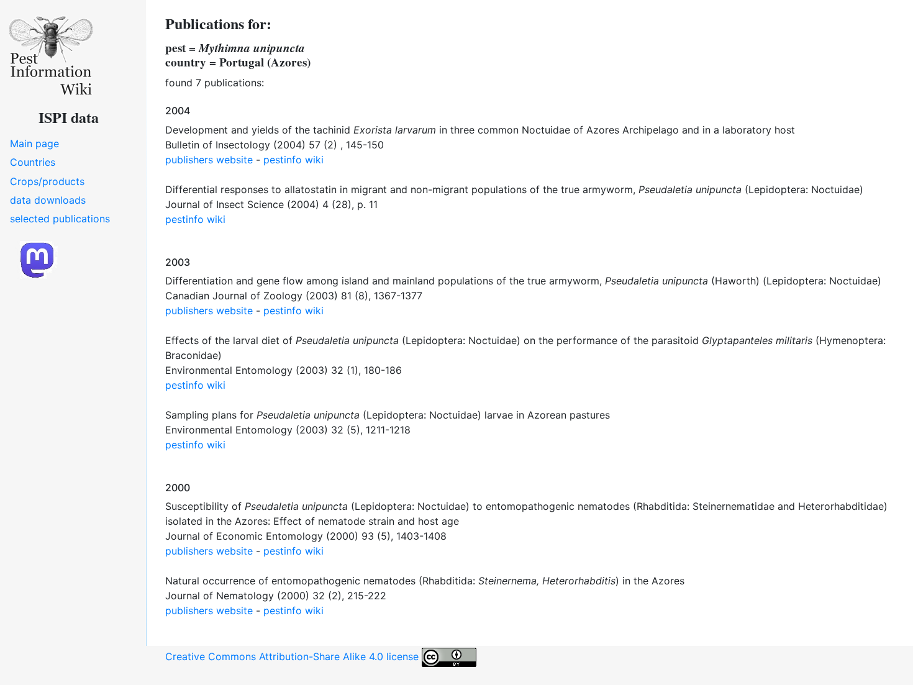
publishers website (209, 159)
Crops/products (47, 181)
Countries (32, 162)
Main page (34, 143)
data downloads (48, 200)
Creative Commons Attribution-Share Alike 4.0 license (293, 656)
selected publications (60, 218)
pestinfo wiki (293, 159)
